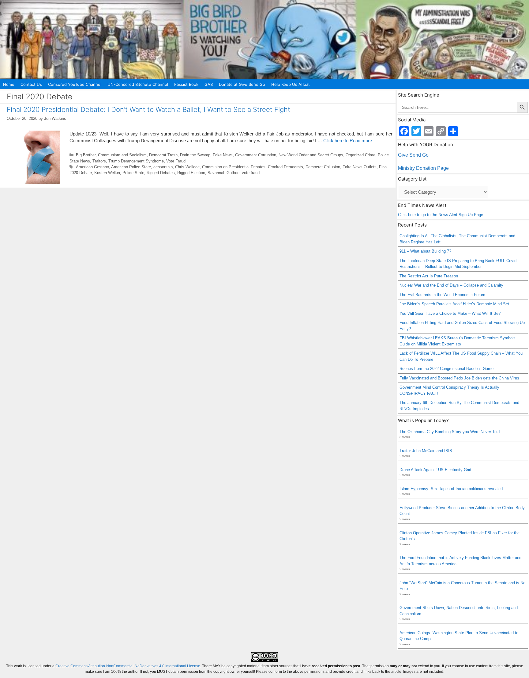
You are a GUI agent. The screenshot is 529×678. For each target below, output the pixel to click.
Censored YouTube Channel (74, 84)
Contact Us (31, 84)
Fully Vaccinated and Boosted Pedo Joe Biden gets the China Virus (459, 378)
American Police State (131, 167)
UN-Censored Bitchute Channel (137, 84)
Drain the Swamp (195, 155)
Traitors (99, 161)
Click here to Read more (347, 140)
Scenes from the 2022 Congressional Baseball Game (446, 368)
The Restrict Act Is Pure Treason (429, 276)
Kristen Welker (107, 172)
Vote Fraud (176, 161)
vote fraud (251, 172)
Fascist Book (186, 84)
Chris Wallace (187, 167)
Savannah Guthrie (223, 172)
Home (8, 84)
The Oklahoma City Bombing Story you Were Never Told (450, 431)
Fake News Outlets (360, 167)
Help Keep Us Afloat (290, 84)
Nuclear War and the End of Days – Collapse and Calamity (451, 285)
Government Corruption (255, 155)
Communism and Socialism (122, 155)
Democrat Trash (163, 155)
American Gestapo (92, 167)
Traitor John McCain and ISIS (426, 450)
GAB (208, 84)
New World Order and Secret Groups (311, 155)
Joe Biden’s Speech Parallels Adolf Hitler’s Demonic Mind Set (454, 304)
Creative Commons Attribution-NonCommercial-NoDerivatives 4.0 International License (127, 666)
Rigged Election (191, 172)
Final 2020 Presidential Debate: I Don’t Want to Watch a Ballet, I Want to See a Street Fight (148, 109)
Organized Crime (360, 155)
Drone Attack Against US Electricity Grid (435, 469)
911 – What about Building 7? (425, 251)
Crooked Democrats (285, 167)
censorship (163, 167)
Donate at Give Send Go (242, 84)
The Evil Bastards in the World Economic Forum (442, 294)
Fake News (223, 155)
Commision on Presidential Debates (233, 167)
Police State (133, 172)
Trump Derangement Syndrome (136, 161)
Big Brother (86, 155)
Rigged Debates (161, 172)
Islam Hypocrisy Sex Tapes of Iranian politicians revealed (452, 488)
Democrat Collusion (323, 167)
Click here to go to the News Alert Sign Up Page (440, 214)
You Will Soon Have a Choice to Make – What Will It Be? (450, 313)
